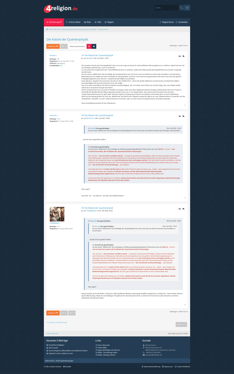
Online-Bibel (102, 347)
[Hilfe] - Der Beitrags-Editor (107, 352)
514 (58, 226)
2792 (58, 119)
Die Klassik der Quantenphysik (67, 39)
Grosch (53, 55)
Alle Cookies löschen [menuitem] (53, 366)
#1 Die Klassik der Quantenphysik (97, 55)
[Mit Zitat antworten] (180, 56)
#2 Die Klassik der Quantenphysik (97, 115)
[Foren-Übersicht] (61, 9)
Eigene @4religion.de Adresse (109, 350)
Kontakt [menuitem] (68, 366)
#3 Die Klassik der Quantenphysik (97, 208)
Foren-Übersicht (52, 333)
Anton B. (53, 115)
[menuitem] (73, 22)
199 (58, 59)
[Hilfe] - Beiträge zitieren (107, 355)
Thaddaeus (54, 223)
